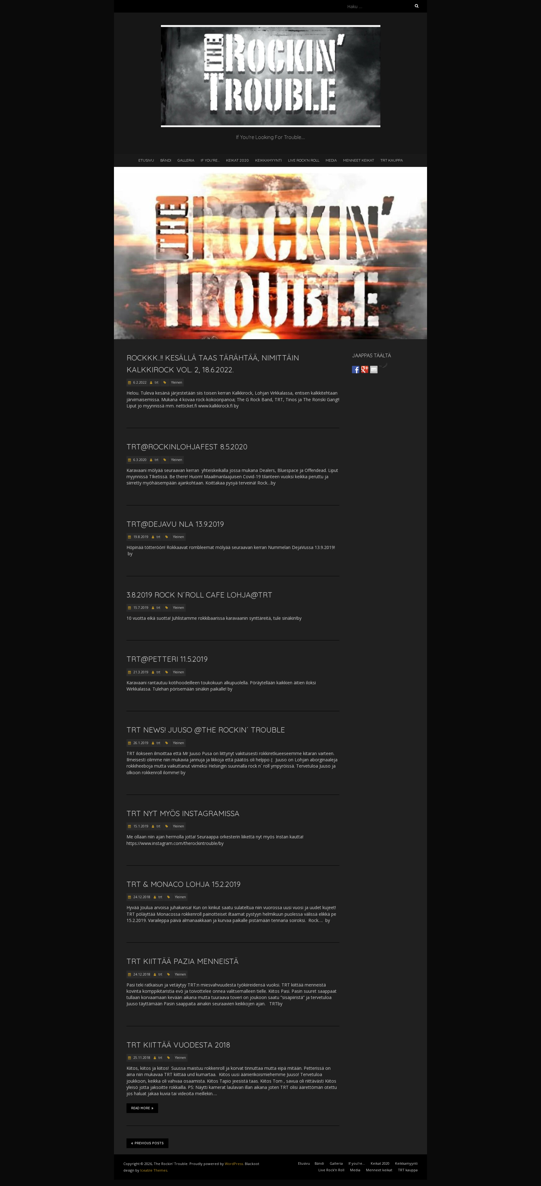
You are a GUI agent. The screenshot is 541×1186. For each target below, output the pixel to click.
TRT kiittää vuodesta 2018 (178, 1044)
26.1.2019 (140, 743)
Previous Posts (149, 1143)
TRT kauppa (391, 160)
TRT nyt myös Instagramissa (183, 813)
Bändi (165, 160)
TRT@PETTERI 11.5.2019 (167, 659)
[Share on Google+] (364, 369)
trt (156, 382)
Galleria (186, 160)
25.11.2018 (141, 1057)
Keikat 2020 (237, 160)
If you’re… (210, 160)
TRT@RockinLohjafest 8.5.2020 (186, 446)
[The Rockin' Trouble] (270, 28)
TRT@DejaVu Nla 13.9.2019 (175, 524)
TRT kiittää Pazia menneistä (182, 961)
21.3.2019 (140, 672)
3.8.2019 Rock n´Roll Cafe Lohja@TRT (199, 594)
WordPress (234, 1163)
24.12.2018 (141, 897)
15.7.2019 (140, 607)
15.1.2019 (140, 826)
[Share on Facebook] (355, 369)
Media (331, 160)
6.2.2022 (139, 382)
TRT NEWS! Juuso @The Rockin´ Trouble (205, 729)
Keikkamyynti (268, 160)
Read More (140, 1108)
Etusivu (146, 160)
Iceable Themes (153, 1170)
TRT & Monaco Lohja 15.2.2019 (183, 884)
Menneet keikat (358, 160)
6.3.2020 (139, 460)
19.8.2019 (140, 537)
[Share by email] (374, 369)
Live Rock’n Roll (303, 160)
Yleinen (176, 382)
